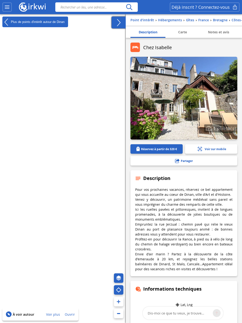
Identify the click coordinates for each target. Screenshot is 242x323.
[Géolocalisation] (118, 290)
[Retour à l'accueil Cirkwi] (32, 7)
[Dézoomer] (118, 313)
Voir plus (53, 314)
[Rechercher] (129, 7)
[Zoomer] (118, 301)
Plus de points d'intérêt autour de (37, 21)
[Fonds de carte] (118, 278)
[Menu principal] (7, 7)
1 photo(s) (224, 128)
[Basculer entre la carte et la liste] (119, 22)
